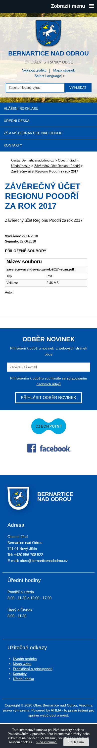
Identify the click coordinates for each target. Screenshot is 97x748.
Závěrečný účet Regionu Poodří (57, 166)
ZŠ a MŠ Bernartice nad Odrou (33, 133)
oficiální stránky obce (48, 57)
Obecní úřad (67, 160)
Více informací (46, 742)
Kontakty (13, 145)
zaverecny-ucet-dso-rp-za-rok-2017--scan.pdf (40, 269)
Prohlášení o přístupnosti (32, 669)
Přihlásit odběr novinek (48, 398)
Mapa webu (22, 664)
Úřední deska (16, 121)
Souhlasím (76, 742)
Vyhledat (77, 88)
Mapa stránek (64, 70)
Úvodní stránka (25, 659)
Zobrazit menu (68, 6)
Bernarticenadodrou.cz (38, 160)
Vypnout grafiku (34, 70)
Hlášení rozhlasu (21, 108)
